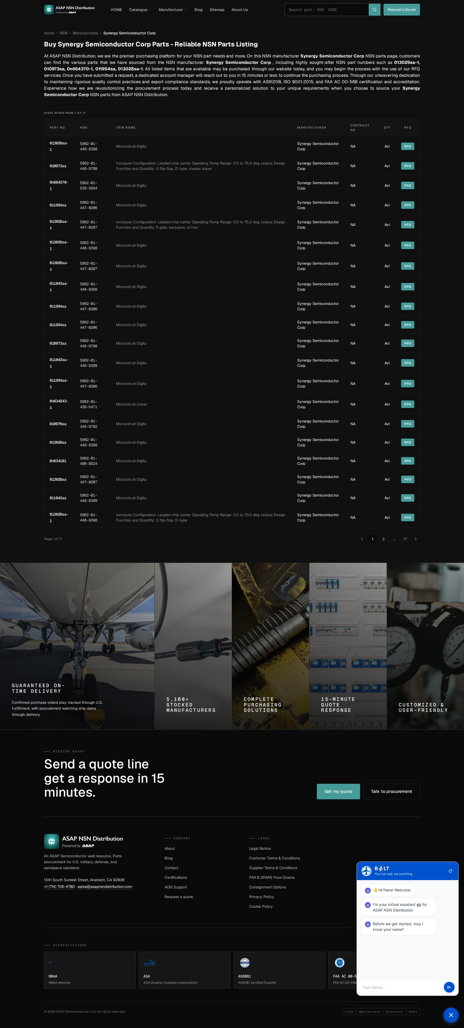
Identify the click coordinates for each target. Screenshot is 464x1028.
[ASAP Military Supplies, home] (69, 9)
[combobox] (329, 9)
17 (405, 539)
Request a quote (179, 896)
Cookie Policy (261, 906)
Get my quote (338, 791)
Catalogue (138, 9)
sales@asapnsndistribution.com (105, 886)
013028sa (58, 479)
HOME (116, 9)
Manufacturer (171, 9)
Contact (171, 867)
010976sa (58, 423)
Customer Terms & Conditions (274, 858)
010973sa (58, 165)
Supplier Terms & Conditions (273, 867)
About (170, 848)
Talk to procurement (391, 791)
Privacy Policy (261, 896)
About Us (239, 9)
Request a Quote (402, 9)
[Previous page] (362, 539)
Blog (198, 9)
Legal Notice (260, 848)
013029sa (58, 442)
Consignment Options (267, 887)
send (449, 987)
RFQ (407, 146)
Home (49, 33)
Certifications (176, 877)
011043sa (58, 497)
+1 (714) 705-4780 (59, 886)
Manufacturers (85, 33)
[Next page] (415, 539)
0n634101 (58, 460)
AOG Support (176, 887)
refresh (450, 871)
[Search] (374, 10)
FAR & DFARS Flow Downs (272, 877)
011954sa (58, 205)
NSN (63, 33)
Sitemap (217, 9)
